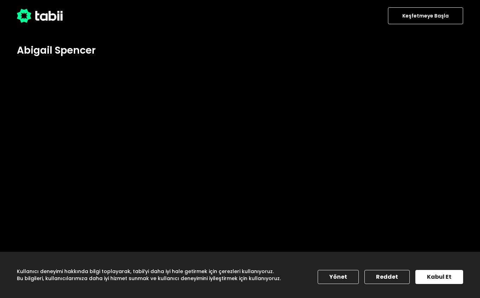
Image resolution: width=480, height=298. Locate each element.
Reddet (387, 277)
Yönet (338, 277)
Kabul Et (439, 277)
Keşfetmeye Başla (425, 15)
